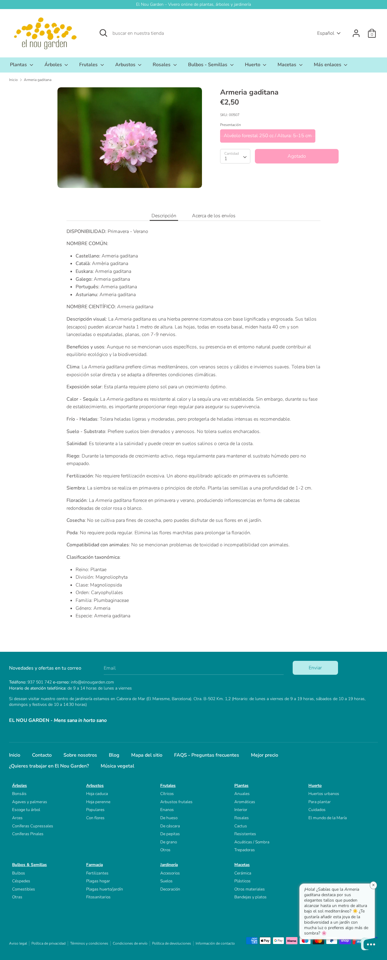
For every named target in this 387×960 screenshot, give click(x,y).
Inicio (14, 755)
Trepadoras (244, 850)
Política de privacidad (48, 943)
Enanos (167, 810)
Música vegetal (117, 766)
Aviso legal (18, 943)
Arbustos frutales (176, 802)
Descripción (163, 215)
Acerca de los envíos (214, 215)
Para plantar (319, 802)
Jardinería (169, 865)
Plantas (19, 64)
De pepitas (170, 834)
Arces (17, 818)
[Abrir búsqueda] (103, 33)
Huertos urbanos (323, 794)
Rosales (162, 64)
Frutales (89, 64)
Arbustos (126, 64)
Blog (114, 755)
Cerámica (242, 873)
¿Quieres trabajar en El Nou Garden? (49, 766)
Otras (17, 897)
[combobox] (235, 156)
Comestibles (23, 889)
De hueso (168, 818)
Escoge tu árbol (26, 810)
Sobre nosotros (80, 755)
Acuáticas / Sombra (251, 842)
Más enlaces (328, 64)
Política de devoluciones (171, 943)
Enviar (315, 667)
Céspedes (21, 881)
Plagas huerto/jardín (104, 889)
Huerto (253, 64)
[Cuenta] (356, 30)
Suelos (166, 881)
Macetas (288, 64)
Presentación (230, 124)
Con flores (95, 818)
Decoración (170, 889)
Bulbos (18, 873)
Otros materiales (249, 889)
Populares (95, 810)
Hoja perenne (98, 802)
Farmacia (94, 865)
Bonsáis (19, 794)
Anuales (242, 794)
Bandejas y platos (250, 897)
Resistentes (245, 834)
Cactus (240, 826)
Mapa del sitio (146, 755)
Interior (240, 810)
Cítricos (167, 794)
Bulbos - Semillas (208, 64)
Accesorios (170, 873)
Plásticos (242, 881)
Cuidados (317, 810)
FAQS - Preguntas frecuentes (206, 755)
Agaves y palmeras (29, 802)
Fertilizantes (97, 873)
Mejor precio (264, 755)
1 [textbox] (225, 158)
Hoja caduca (97, 794)
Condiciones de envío (130, 943)
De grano (168, 842)
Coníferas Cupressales (32, 826)
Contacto (42, 755)
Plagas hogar (98, 881)
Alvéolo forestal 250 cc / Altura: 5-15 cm (268, 135)
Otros (165, 850)
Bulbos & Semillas (29, 865)
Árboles (53, 64)
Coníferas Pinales (28, 834)
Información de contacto (215, 943)
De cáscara (170, 826)
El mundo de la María (327, 818)
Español (325, 33)
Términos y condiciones (89, 943)
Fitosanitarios (98, 897)
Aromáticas (244, 802)
